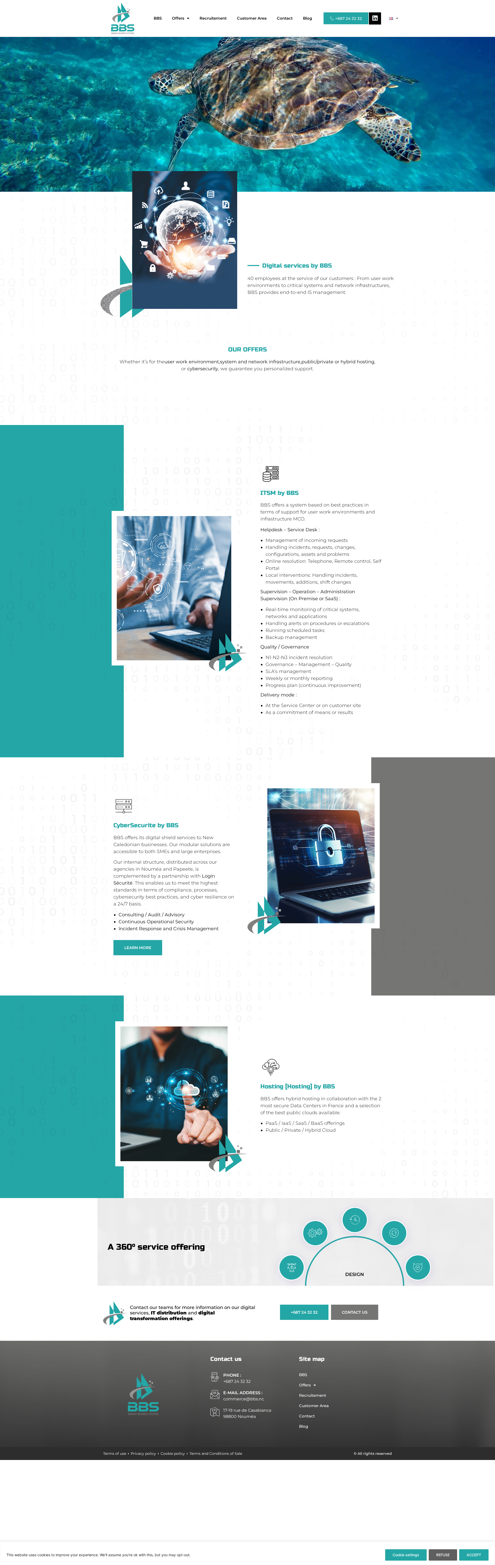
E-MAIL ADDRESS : (242, 1392)
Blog (307, 18)
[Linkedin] (375, 18)
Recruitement (213, 18)
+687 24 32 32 (237, 1381)
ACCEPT (474, 1555)
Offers (178, 18)
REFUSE (443, 1555)
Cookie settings (406, 1555)
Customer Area (252, 18)
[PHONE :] (214, 1376)
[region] (247, 1553)
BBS (158, 18)
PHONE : (232, 1375)
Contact (285, 18)
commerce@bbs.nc (243, 1399)
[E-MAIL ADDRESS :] (214, 1394)
